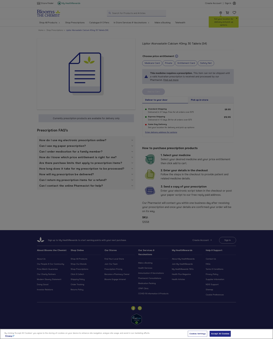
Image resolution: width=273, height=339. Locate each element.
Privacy (8, 336)
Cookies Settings (197, 334)
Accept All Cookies (220, 334)
